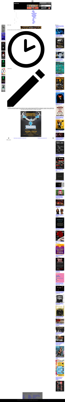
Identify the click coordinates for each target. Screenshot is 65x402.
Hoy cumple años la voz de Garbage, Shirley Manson (59, 187)
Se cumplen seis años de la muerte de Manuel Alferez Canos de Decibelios (60, 324)
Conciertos (39, 396)
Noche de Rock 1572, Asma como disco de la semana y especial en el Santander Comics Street (60, 292)
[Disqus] (31, 150)
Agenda (33, 19)
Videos (33, 18)
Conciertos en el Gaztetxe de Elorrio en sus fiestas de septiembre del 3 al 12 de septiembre (59, 378)
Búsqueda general (35, 396)
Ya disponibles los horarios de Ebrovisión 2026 (59, 271)
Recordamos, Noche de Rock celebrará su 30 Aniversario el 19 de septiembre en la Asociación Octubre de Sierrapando (60, 138)
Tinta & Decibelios (34, 15)
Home (33, 10)
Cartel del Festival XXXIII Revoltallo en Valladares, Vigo (59, 60)
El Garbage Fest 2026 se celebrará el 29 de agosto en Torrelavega (59, 75)
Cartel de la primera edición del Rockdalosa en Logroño (60, 103)
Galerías (34, 17)
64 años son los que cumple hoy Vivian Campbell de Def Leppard (60, 333)
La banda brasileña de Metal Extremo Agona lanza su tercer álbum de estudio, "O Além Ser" (60, 284)
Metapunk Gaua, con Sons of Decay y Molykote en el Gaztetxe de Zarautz (60, 155)
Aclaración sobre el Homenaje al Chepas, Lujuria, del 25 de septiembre (60, 256)
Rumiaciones (34, 16)
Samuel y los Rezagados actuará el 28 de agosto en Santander (60, 228)
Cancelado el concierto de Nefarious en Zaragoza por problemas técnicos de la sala (59, 35)
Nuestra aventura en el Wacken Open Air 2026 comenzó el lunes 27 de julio (60, 26)
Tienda (33, 23)
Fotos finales (34, 397)
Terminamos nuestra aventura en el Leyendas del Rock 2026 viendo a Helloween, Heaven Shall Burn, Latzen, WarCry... (60, 196)
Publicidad (33, 11)
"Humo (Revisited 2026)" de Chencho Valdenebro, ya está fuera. (59, 170)
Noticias (34, 12)
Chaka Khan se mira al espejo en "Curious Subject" (60, 206)
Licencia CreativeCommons (25, 399)
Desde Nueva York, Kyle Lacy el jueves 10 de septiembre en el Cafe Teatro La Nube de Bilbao (60, 117)
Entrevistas (34, 14)
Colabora (33, 20)
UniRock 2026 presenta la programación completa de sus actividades (59, 215)
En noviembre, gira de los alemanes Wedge (59, 90)
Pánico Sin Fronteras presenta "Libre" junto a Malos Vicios (59, 316)
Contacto (33, 22)
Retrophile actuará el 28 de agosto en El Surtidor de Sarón (60, 303)
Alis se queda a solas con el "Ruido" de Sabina (59, 49)
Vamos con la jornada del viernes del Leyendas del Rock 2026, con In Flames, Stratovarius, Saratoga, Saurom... (60, 343)
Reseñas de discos (30, 397)
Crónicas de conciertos (34, 13)
